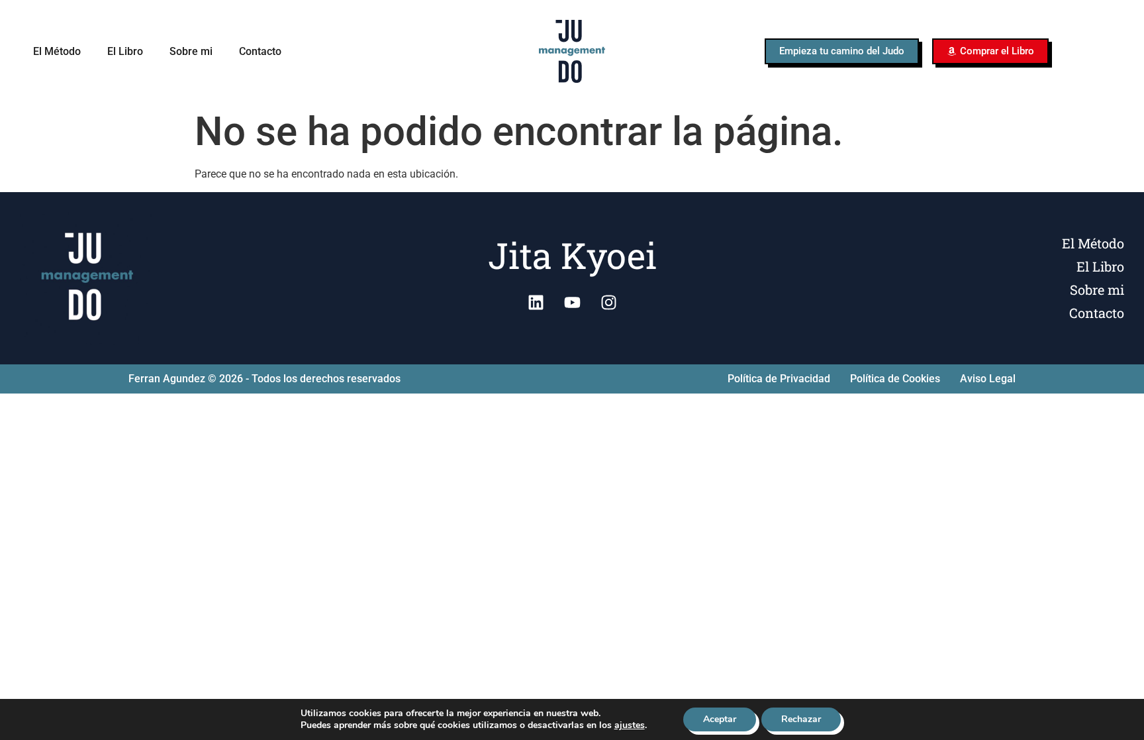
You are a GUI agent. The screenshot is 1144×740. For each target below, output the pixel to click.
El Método (57, 51)
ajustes (629, 725)
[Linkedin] (535, 302)
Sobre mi (191, 51)
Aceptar (719, 719)
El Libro (125, 51)
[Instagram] (608, 302)
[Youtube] (572, 302)
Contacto (260, 51)
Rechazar (801, 719)
